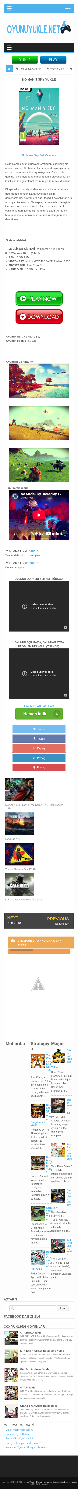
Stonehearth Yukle (49, 1213)
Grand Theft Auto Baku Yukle (39, 1405)
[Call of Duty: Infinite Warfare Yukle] (35, 884)
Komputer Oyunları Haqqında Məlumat (27, 1447)
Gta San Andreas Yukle (34, 1369)
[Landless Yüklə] (35, 823)
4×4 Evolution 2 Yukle (69, 1247)
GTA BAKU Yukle (30, 1332)
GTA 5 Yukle (27, 1387)
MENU (68, 8)
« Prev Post (14, 922)
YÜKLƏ (33, 551)
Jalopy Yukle (69, 1104)
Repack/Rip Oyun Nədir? (19, 1438)
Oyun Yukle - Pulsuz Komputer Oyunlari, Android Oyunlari (50, 1482)
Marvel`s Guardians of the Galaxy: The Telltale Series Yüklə (34, 807)
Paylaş (40, 738)
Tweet (41, 729)
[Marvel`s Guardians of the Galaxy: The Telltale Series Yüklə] (35, 789)
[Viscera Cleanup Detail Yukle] (35, 854)
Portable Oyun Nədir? (17, 1434)
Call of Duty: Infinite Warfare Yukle (23, 899)
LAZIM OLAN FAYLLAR (39, 706)
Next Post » (62, 923)
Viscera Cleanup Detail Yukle (20, 869)
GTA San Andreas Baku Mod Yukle (42, 1350)
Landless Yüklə (13, 839)
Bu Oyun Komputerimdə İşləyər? (23, 1443)
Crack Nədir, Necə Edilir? (19, 1429)
